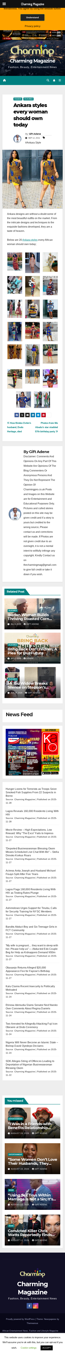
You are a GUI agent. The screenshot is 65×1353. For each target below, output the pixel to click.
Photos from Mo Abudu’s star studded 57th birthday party (46, 427)
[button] (48, 80)
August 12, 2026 (20, 1205)
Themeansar (32, 1323)
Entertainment (15, 1119)
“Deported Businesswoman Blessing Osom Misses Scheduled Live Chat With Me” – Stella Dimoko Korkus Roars (32, 852)
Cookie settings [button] (29, 1347)
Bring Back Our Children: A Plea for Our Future (32, 651)
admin (29, 658)
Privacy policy (32, 26)
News (11, 1190)
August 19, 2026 (20, 1133)
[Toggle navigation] (60, 80)
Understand (32, 17)
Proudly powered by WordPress (20, 1319)
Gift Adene (35, 133)
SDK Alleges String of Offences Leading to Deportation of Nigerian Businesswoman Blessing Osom (30, 1064)
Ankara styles (30, 240)
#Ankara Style (33, 142)
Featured (28, 99)
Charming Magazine (32, 61)
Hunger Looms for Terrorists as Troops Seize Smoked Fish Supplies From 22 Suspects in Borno (31, 792)
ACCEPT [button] (46, 1348)
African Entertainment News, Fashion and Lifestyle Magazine (30, 1331)
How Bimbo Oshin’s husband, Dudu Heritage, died (19, 427)
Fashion (17, 99)
